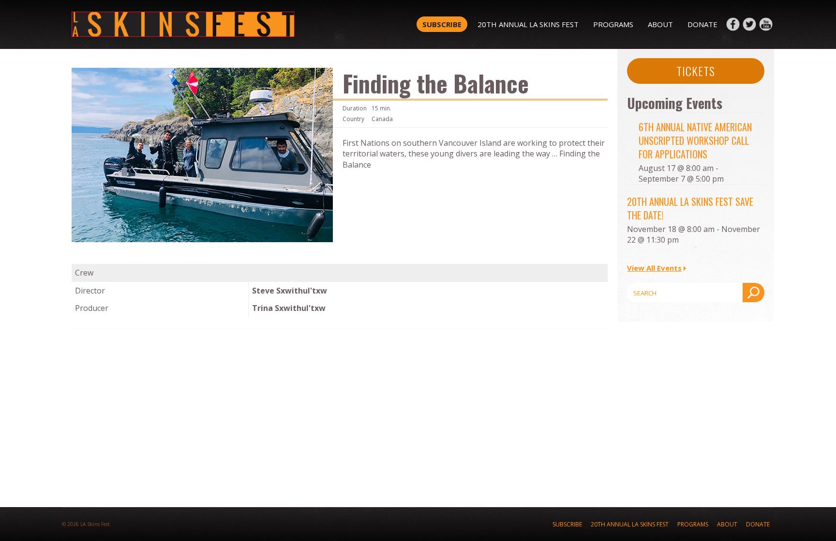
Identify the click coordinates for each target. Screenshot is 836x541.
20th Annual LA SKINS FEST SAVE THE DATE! (690, 208)
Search (753, 292)
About (660, 24)
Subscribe (442, 24)
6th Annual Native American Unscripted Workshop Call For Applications (695, 140)
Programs (613, 24)
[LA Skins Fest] (211, 24)
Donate (702, 24)
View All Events (654, 268)
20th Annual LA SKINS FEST (528, 24)
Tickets (695, 70)
